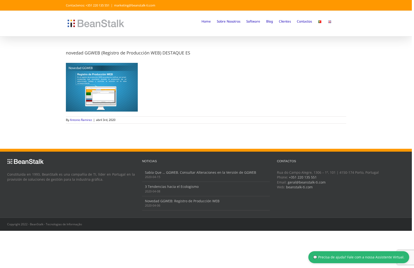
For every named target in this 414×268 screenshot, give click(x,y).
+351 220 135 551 (303, 177)
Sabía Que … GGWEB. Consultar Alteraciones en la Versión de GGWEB (200, 172)
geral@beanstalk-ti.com (307, 182)
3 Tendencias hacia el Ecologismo (172, 187)
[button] (339, 21)
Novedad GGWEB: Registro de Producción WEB (182, 201)
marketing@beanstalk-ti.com (134, 5)
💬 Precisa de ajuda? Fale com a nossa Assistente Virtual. (358, 257)
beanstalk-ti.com (299, 187)
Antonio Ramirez (81, 120)
